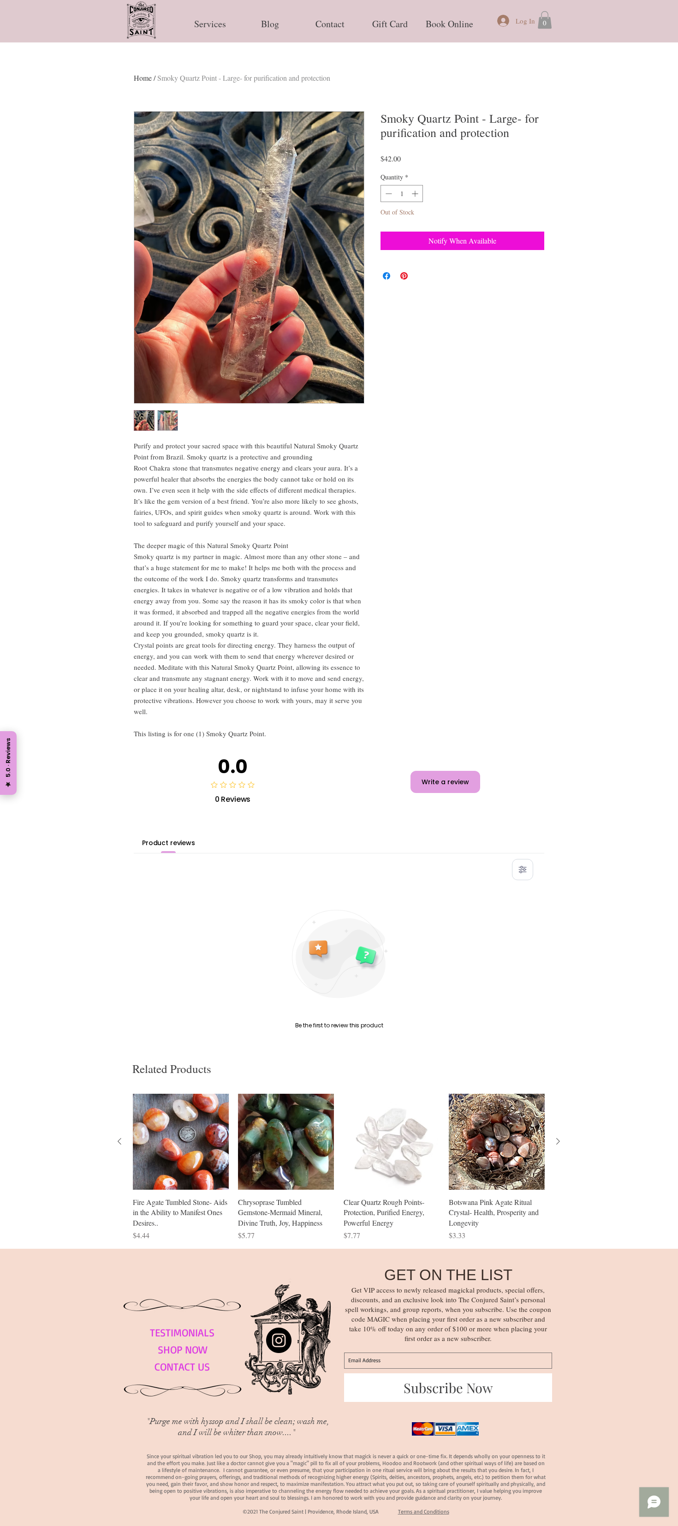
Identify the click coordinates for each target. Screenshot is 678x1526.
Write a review (445, 782)
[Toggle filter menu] (522, 869)
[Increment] (416, 193)
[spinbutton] (401, 193)
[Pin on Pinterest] (404, 275)
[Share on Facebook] (386, 275)
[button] (210, 20)
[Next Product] (558, 1141)
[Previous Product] (119, 1141)
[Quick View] (181, 1142)
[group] (339, 1167)
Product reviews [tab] (168, 842)
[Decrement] (387, 193)
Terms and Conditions (423, 1511)
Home (143, 78)
